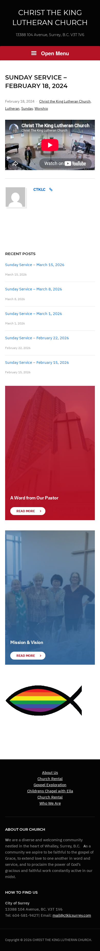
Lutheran (12, 108)
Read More (25, 511)
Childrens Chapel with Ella (50, 791)
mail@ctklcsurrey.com (72, 915)
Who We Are (50, 803)
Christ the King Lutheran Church (65, 101)
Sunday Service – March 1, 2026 (33, 313)
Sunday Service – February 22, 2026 (37, 337)
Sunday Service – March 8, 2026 (33, 289)
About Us (50, 772)
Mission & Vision (26, 642)
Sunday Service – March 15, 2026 (34, 264)
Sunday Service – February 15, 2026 (37, 362)
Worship (41, 108)
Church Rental (50, 778)
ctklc (39, 189)
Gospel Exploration (50, 784)
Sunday (27, 108)
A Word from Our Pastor (34, 498)
